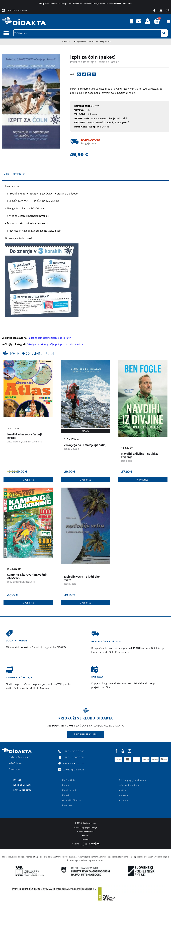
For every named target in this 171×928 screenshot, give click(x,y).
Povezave (67, 805)
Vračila (122, 790)
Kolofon (85, 835)
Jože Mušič (70, 583)
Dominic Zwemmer (32, 441)
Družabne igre (22, 785)
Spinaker (92, 114)
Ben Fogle (126, 460)
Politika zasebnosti (85, 831)
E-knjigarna (80, 41)
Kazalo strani (69, 790)
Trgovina (65, 41)
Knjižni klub (68, 780)
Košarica (123, 800)
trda (88, 110)
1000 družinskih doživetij (21, 581)
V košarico (28, 479)
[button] (168, 21)
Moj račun (124, 795)
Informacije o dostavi (130, 785)
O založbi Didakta (71, 800)
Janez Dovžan (71, 448)
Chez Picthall (14, 441)
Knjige (17, 780)
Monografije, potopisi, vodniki (57, 344)
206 (97, 106)
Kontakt (66, 795)
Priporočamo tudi (32, 353)
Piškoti (85, 839)
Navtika (79, 344)
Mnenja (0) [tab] (19, 173)
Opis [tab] (6, 173)
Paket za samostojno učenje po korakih (94, 62)
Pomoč (65, 785)
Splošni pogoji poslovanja (132, 780)
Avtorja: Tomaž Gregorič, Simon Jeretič (108, 122)
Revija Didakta (22, 790)
